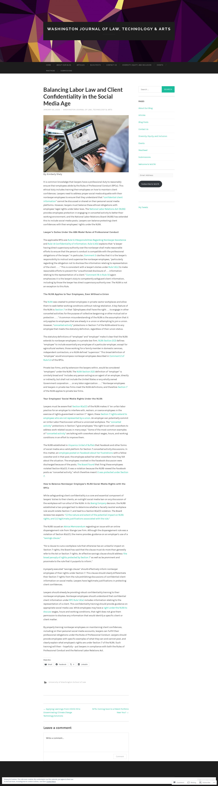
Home (48, 65)
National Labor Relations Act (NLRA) (107, 209)
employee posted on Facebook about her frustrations (86, 452)
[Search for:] (157, 89)
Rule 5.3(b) (93, 243)
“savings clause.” (52, 538)
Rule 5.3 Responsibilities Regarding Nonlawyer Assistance (97, 240)
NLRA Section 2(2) (86, 371)
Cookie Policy (51, 781)
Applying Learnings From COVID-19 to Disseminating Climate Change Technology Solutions (61, 712)
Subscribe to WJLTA (150, 184)
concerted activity (63, 325)
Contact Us (111, 65)
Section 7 (60, 309)
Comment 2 (90, 255)
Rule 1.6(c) (113, 267)
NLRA (50, 301)
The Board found (85, 464)
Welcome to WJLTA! (147, 164)
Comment (120, 756)
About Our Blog (64, 65)
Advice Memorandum (74, 526)
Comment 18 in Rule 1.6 (98, 274)
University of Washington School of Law (67, 682)
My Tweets (143, 207)
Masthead (50, 71)
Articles (81, 65)
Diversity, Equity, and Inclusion (136, 65)
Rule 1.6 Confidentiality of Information (67, 243)
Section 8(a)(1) (79, 406)
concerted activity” (56, 433)
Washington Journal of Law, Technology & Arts (109, 29)
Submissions (66, 71)
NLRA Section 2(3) (107, 340)
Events (160, 65)
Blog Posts (95, 65)
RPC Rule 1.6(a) (76, 600)
